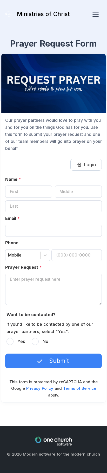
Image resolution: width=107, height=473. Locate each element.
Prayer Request (23, 267)
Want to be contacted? (30, 314)
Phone (11, 242)
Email (12, 218)
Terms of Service (79, 388)
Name (13, 179)
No (45, 341)
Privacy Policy (39, 388)
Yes (21, 341)
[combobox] (8, 255)
